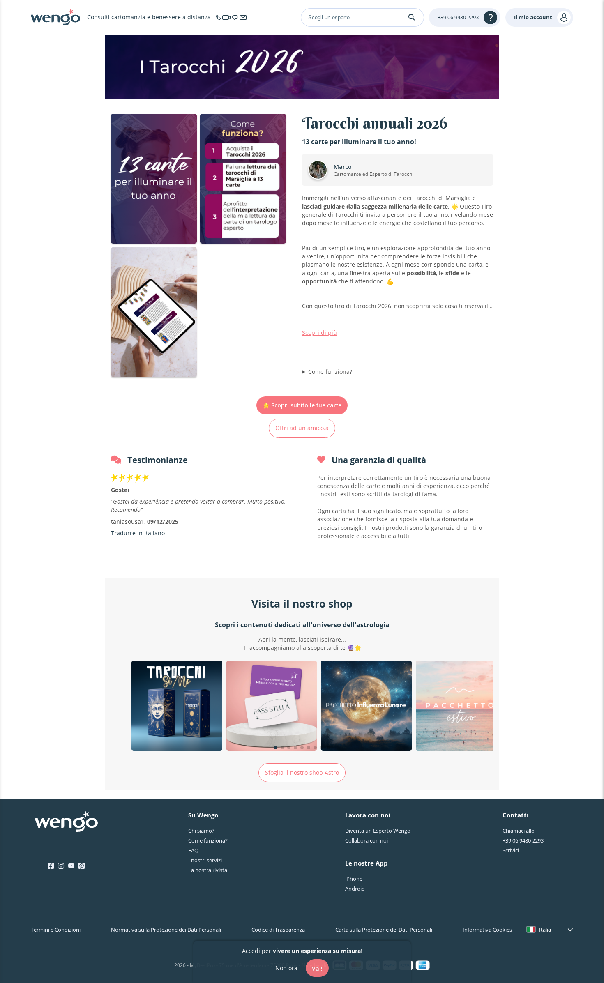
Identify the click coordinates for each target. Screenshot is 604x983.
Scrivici (511, 850)
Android (355, 888)
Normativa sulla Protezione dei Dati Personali (166, 929)
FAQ (193, 850)
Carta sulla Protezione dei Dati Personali (383, 929)
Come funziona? (330, 371)
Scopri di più (319, 332)
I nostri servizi (205, 860)
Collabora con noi (366, 840)
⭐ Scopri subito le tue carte (302, 405)
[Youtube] (71, 866)
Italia (545, 929)
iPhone (353, 878)
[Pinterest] (81, 866)
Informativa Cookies (487, 929)
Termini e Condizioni (56, 929)
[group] (176, 707)
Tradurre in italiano (138, 533)
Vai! (317, 968)
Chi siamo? (201, 830)
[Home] (55, 17)
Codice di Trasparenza (278, 929)
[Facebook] (51, 866)
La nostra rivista (207, 870)
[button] (275, 747)
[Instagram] (61, 866)
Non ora (286, 967)
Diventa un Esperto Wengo (377, 830)
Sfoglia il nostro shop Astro (302, 772)
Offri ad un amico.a (302, 428)
